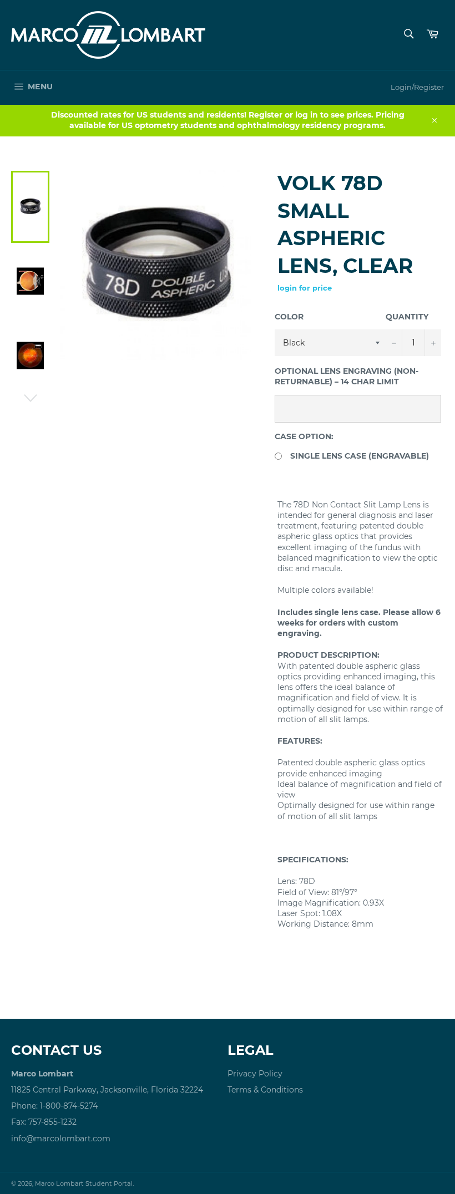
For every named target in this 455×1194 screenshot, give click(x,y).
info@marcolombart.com (60, 1139)
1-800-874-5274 (69, 1106)
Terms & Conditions (265, 1090)
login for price (304, 287)
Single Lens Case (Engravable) (359, 456)
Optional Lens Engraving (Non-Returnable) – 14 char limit (346, 376)
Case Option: (304, 436)
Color (289, 317)
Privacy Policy (255, 1074)
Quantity (407, 317)
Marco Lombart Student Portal (84, 1183)
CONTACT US (56, 1050)
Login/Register (417, 87)
